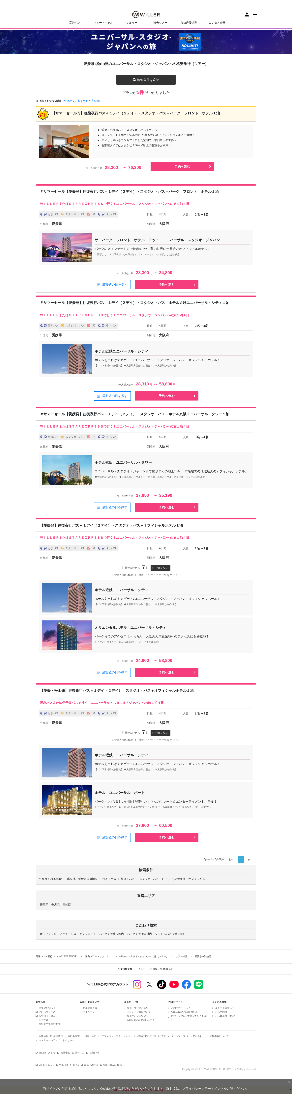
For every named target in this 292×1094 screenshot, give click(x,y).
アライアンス (68, 933)
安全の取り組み (47, 1015)
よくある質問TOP (224, 1007)
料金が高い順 (91, 100)
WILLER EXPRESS (69, 1065)
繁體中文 (65, 1052)
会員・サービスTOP (137, 1007)
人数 (186, 214)
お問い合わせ (197, 1036)
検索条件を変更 (148, 80)
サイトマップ (178, 1036)
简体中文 (80, 1052)
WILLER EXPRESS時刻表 (184, 1011)
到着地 (151, 223)
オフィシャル (48, 933)
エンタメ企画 (217, 22)
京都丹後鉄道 (188, 22)
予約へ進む (182, 166)
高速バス (74, 22)
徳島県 (44, 904)
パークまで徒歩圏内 (111, 933)
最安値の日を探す (115, 284)
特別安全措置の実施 (49, 1024)
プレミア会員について (139, 1011)
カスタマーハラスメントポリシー (56, 1040)
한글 (53, 1052)
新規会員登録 (90, 1007)
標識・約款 (91, 1036)
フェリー (131, 22)
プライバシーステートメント (117, 1036)
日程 (150, 214)
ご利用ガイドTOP (180, 1007)
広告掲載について (219, 1036)
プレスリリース (47, 1011)
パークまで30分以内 (139, 933)
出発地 (44, 223)
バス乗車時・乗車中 (226, 1015)
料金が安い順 (72, 100)
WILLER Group (46, 1065)
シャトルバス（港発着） (170, 933)
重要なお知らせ (47, 1007)
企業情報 (43, 1036)
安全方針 (43, 1020)
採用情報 (58, 1036)
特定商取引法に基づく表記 (151, 1036)
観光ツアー (160, 22)
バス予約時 (221, 1011)
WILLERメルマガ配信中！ (141, 1020)
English (42, 1052)
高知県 (67, 904)
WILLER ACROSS (112, 1065)
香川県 (55, 904)
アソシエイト (87, 933)
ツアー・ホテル (103, 22)
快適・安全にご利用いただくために (189, 1017)
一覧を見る (161, 567)
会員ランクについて (137, 1015)
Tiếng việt (94, 1052)
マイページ (89, 1011)
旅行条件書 (74, 1036)
